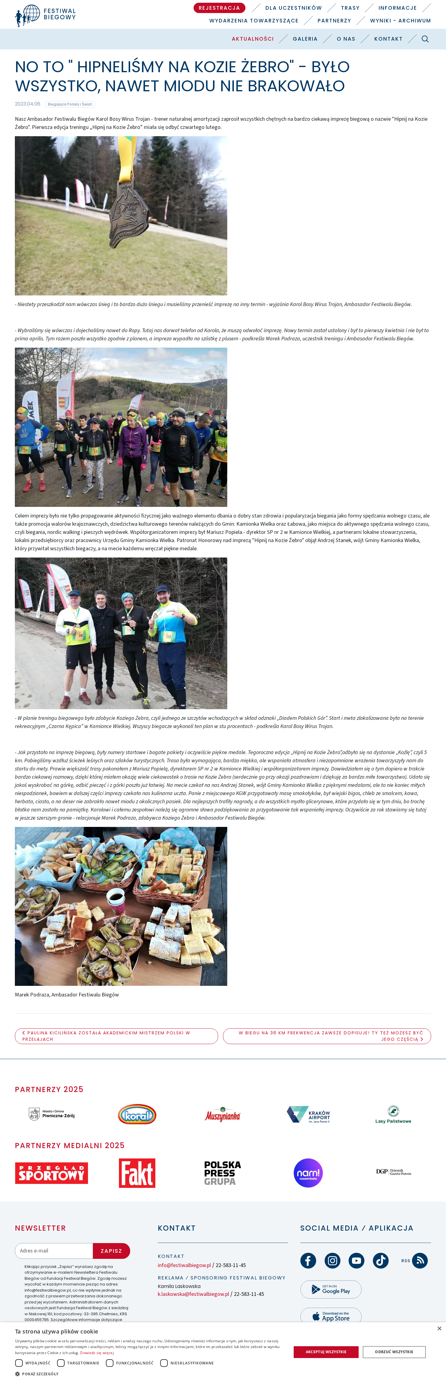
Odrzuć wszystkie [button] (394, 1351)
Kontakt (388, 38)
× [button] (439, 1328)
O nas (346, 38)
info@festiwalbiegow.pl (184, 1265)
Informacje (398, 8)
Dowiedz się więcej (96, 1352)
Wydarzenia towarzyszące (254, 20)
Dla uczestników (293, 8)
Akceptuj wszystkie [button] (326, 1351)
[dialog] (223, 1352)
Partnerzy (334, 20)
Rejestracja (219, 8)
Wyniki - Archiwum (400, 20)
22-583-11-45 (231, 1265)
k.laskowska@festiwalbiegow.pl (193, 1294)
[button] (149, 1373)
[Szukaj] (425, 39)
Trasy (350, 8)
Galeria (305, 38)
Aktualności (253, 38)
